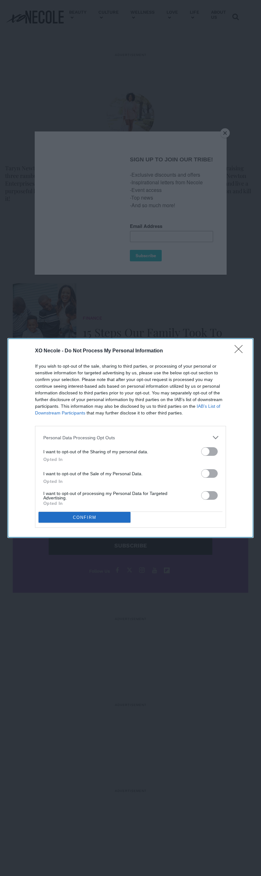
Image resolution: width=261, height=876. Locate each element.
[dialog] (130, 438)
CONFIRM (84, 517)
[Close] (241, 351)
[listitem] (130, 437)
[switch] (209, 451)
